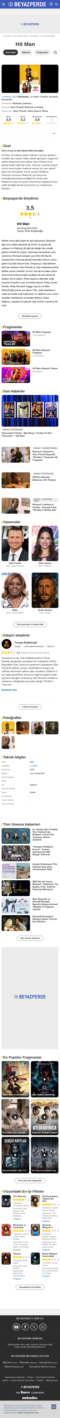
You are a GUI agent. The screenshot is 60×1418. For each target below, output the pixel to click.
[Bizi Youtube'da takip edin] (17, 1327)
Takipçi (18, 646)
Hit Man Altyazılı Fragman (41, 351)
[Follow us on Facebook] (26, 1327)
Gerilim (44, 96)
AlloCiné (7, 1362)
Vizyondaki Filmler (20, 36)
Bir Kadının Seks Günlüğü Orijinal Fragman (15, 1133)
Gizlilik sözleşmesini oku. (28, 1413)
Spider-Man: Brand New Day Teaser (15, 1095)
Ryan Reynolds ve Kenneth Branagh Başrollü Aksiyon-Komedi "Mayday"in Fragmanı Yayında (45, 904)
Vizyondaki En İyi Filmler (30, 1287)
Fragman (17, 1219)
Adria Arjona (34, 111)
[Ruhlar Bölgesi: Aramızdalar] (35, 1259)
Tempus (17, 1254)
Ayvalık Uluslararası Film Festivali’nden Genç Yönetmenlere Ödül (44, 867)
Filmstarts (24, 1362)
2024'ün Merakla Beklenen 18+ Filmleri (44, 478)
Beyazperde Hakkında (15, 1377)
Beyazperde (37, 116)
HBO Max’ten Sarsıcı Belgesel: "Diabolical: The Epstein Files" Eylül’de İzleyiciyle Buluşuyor (45, 885)
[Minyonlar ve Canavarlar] (6, 1230)
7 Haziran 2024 (10, 96)
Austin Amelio (45, 610)
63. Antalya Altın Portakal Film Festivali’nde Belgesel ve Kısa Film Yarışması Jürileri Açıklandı (44, 834)
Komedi (53, 96)
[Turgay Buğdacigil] (7, 644)
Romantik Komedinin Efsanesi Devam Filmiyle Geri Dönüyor (44, 919)
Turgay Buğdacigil (26, 642)
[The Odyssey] (6, 1201)
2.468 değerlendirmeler (34, 646)
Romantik (7, 99)
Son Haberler (14, 391)
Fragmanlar (12, 327)
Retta (45, 111)
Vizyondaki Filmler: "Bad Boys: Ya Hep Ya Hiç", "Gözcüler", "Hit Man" (27, 434)
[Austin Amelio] (45, 590)
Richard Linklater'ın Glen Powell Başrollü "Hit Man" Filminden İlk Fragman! (45, 455)
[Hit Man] (30, 79)
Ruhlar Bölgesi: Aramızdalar (50, 1255)
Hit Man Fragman (41, 332)
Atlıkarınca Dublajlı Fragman (44, 1133)
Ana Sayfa (7, 36)
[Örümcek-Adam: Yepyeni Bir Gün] (35, 1201)
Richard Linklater (22, 103)
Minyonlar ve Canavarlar (19, 1226)
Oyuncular (11, 522)
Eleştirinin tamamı (30, 316)
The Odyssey (19, 1196)
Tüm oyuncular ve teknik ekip (30, 624)
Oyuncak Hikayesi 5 (47, 1226)
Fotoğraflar (12, 718)
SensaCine (45, 1362)
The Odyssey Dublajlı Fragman (45, 1170)
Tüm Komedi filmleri (48, 36)
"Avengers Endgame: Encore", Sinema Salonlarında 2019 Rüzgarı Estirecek (42, 851)
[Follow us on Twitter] (34, 1327)
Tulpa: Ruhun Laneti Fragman (45, 1095)
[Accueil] (27, 4)
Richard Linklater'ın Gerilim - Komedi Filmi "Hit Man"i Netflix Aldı (44, 507)
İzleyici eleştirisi (16, 635)
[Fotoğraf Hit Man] (8, 727)
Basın (8, 116)
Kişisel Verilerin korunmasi (22, 1380)
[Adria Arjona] (45, 543)
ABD (32, 762)
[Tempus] (6, 1259)
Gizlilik (40, 1380)
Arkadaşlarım (51, 116)
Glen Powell (17, 107)
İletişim (30, 1377)
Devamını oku (9, 689)
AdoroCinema (11, 1366)
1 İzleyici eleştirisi (30, 707)
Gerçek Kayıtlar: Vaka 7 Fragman (15, 1170)
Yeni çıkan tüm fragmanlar (30, 1180)
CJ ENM (33, 766)
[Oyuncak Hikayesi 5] (35, 1230)
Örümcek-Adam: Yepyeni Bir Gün (50, 1198)
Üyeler (22, 116)
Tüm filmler (34, 36)
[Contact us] (43, 1327)
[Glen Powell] (15, 543)
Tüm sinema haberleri (30, 938)
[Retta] (15, 590)
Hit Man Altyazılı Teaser (45, 368)
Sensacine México (38, 1366)
